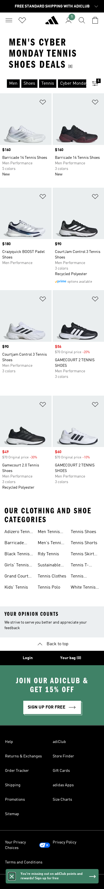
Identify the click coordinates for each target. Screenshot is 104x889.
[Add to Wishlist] (42, 103)
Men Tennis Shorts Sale (49, 532)
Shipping (13, 785)
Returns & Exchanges (23, 756)
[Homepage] (52, 22)
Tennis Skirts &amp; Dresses (83, 554)
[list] (43, 83)
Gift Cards (61, 771)
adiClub (59, 742)
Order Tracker (17, 771)
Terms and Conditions (23, 862)
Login (28, 658)
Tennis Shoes (83, 532)
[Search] (81, 20)
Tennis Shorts (84, 543)
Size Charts (62, 800)
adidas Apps (63, 785)
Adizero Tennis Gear (18, 532)
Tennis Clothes (52, 576)
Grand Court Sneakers (16, 577)
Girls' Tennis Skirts (16, 566)
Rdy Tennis (48, 554)
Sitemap (12, 814)
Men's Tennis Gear (50, 543)
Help (9, 742)
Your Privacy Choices (15, 845)
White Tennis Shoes (83, 588)
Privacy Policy (64, 842)
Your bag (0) (70, 658)
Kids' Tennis (16, 587)
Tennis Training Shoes (79, 577)
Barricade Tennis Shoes (17, 543)
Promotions (15, 800)
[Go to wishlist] (22, 20)
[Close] (11, 876)
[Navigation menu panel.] (9, 20)
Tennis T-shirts (80, 566)
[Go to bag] (95, 20)
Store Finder (63, 756)
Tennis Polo (49, 587)
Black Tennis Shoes (17, 554)
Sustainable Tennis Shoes (50, 566)
